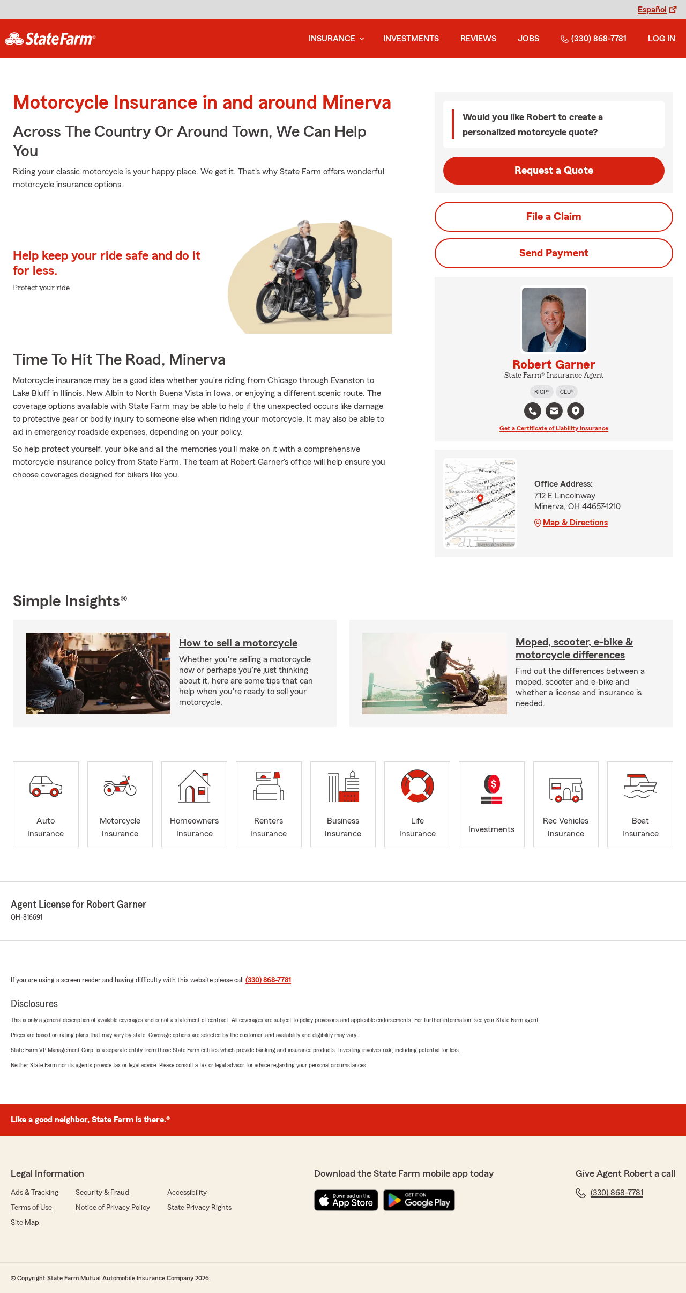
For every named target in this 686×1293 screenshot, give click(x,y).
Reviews (478, 38)
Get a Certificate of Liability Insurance (553, 428)
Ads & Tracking (34, 1192)
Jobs (528, 38)
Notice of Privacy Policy (113, 1207)
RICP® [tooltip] (541, 391)
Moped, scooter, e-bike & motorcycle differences (574, 648)
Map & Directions (575, 522)
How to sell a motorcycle (238, 643)
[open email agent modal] (554, 412)
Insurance (332, 38)
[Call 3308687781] (532, 411)
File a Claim (553, 216)
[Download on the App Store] (346, 1200)
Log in (661, 38)
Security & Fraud (102, 1192)
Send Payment (553, 253)
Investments (411, 38)
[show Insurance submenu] (359, 39)
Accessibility (187, 1192)
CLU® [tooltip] (566, 391)
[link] (50, 38)
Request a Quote (553, 170)
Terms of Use (31, 1207)
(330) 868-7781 (599, 38)
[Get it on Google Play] (419, 1200)
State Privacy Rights (199, 1207)
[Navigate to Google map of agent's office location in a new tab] (575, 411)
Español (652, 9)
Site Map (25, 1222)
